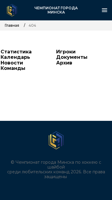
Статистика (16, 52)
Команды (13, 68)
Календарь (15, 57)
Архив (64, 63)
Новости (12, 63)
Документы (72, 57)
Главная (12, 25)
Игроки (66, 52)
